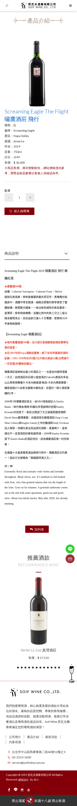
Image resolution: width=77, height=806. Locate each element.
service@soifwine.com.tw (28, 762)
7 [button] (40, 667)
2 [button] (22, 667)
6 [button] (37, 667)
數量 (7, 190)
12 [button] (59, 667)
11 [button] (55, 667)
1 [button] (18, 667)
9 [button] (48, 667)
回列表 (39, 529)
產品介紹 (33, 737)
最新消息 (51, 737)
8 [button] (44, 667)
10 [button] (52, 667)
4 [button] (29, 667)
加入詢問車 (22, 211)
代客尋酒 (15, 742)
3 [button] (25, 667)
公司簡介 (15, 737)
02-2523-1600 (21, 757)
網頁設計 (23, 779)
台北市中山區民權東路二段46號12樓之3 (38, 752)
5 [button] (33, 667)
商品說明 (11, 253)
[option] (37, 72)
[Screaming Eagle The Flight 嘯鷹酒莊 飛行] (37, 72)
